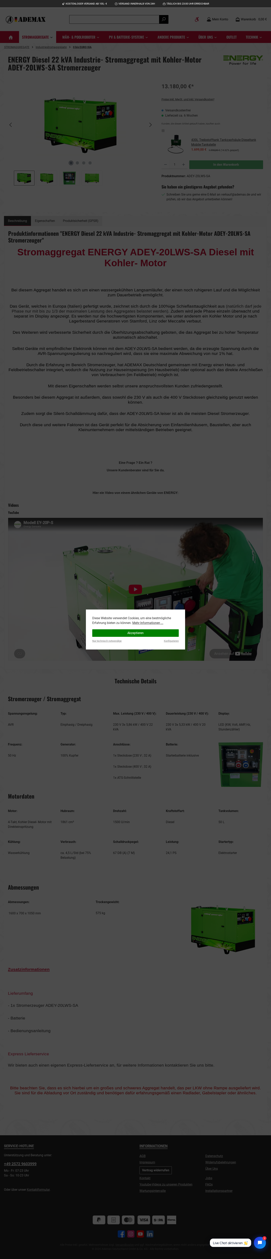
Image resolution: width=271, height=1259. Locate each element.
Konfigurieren (171, 640)
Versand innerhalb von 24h (136, 3)
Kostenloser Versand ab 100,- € (86, 3)
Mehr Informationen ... (147, 623)
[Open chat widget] (260, 1243)
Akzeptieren (135, 633)
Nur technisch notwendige (107, 640)
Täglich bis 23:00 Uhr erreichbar (187, 3)
